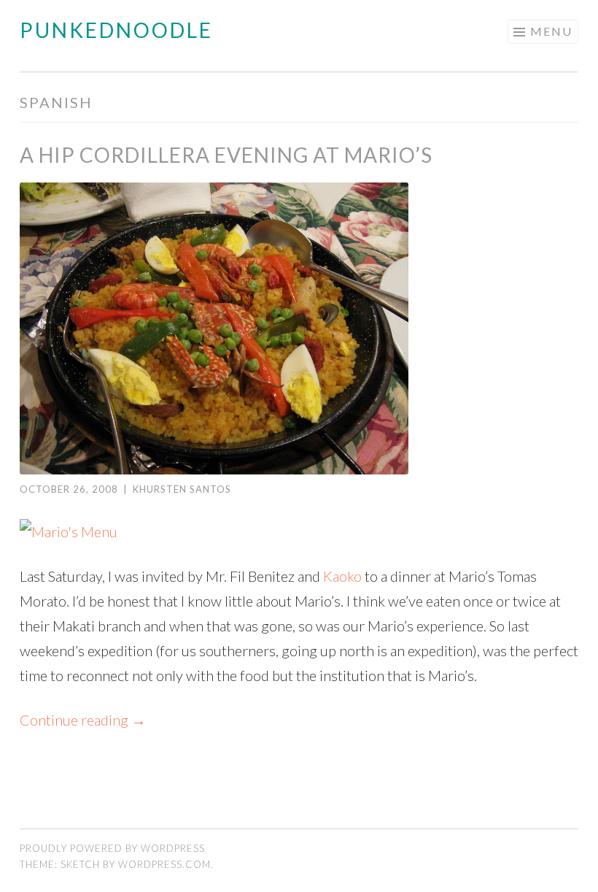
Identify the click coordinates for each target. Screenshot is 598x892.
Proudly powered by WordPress (112, 848)
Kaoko (342, 576)
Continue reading (83, 719)
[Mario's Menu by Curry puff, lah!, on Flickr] (68, 531)
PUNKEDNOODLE (116, 30)
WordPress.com (164, 864)
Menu (551, 31)
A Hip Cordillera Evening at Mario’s (226, 154)
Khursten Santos (182, 489)
